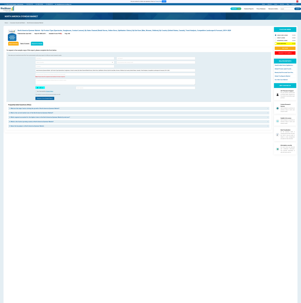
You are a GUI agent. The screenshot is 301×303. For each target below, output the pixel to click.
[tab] (138, 108)
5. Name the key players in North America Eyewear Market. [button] (26, 126)
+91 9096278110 (49, 4)
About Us (269, 4)
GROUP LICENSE (281, 37)
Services (282, 4)
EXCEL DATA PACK (281, 43)
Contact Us (293, 4)
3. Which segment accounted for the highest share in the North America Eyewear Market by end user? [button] (39, 117)
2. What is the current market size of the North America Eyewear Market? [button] (31, 113)
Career (275, 4)
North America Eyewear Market (35, 22)
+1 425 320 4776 (29, 4)
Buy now (285, 48)
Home (263, 4)
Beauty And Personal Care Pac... (284, 72)
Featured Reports (249, 9)
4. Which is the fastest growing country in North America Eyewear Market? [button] (31, 121)
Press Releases (261, 9)
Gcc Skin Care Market (281, 79)
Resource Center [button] (273, 9)
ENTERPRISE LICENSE (282, 40)
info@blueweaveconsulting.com (64, 4)
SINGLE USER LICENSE (282, 35)
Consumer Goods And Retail (17, 22)
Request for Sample (285, 53)
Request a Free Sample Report (45, 98)
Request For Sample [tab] (37, 43)
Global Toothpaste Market (282, 76)
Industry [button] (236, 8)
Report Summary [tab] (13, 43)
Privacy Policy (158, 1)
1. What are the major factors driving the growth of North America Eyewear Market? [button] (34, 108)
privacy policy (49, 91)
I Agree (164, 1)
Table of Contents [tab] (24, 43)
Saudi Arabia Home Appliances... (284, 65)
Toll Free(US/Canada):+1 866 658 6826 (14, 4)
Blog (288, 4)
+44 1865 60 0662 (39, 4)
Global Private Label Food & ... (283, 69)
